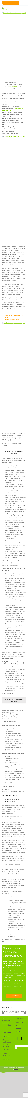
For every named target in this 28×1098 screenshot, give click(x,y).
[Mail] (20, 1038)
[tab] (14, 452)
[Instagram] (24, 1038)
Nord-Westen (20, 1018)
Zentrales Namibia (18, 1027)
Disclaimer (6, 1049)
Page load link (4, 1072)
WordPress (16, 1069)
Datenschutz (6, 1036)
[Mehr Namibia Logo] (6, 8)
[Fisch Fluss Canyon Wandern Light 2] (14, 323)
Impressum (6, 1059)
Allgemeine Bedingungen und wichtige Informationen (7, 1043)
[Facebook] (16, 1038)
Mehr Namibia (13, 86)
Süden (18, 1031)
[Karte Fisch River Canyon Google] (14, 136)
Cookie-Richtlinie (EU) (7, 1054)
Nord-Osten (19, 1022)
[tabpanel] (14, 576)
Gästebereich (7, 1032)
